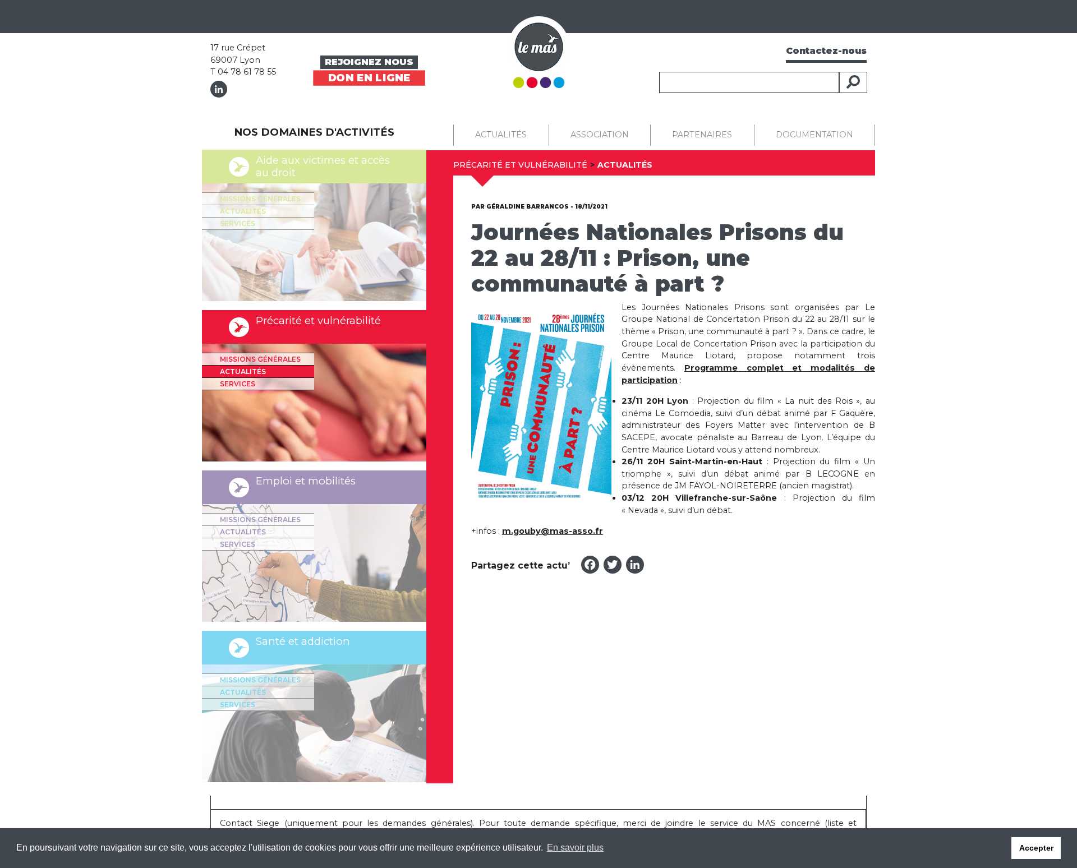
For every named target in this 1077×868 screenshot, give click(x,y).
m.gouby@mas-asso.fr (552, 531)
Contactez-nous (826, 50)
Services (237, 223)
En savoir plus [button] (575, 847)
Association (599, 135)
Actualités (243, 211)
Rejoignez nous (369, 62)
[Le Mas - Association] (538, 51)
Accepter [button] (1036, 847)
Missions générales (260, 199)
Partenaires (702, 135)
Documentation (814, 135)
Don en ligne (369, 77)
